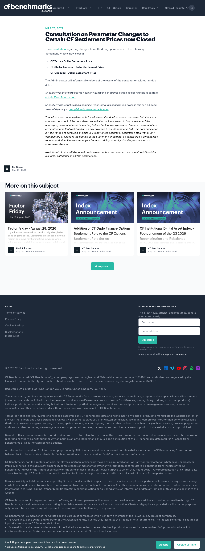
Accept (163, 544)
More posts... (102, 266)
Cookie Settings (14, 325)
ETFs (99, 7)
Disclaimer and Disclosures (14, 333)
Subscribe (148, 339)
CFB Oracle (114, 7)
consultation (58, 48)
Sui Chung (17, 167)
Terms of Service (15, 312)
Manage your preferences (174, 354)
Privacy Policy (13, 318)
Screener (131, 7)
